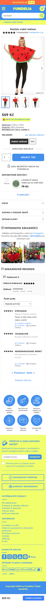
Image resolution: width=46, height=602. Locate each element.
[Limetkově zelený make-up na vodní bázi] (16, 184)
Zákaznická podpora (24, 477)
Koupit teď (28, 157)
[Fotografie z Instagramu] (11, 252)
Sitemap (6, 538)
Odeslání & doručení (11, 508)
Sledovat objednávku (25, 486)
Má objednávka (9, 503)
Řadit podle (9, 298)
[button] (42, 68)
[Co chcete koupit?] (3, 9)
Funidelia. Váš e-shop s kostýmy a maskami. (22, 8)
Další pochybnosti (10, 513)
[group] (5, 102)
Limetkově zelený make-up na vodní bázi (32, 181)
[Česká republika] (4, 557)
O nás (4, 541)
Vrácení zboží (8, 511)
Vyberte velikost (33, 598)
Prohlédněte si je (36, 32)
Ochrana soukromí (11, 533)
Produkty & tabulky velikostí (15, 505)
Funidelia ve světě (10, 525)
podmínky (21, 466)
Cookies (5, 536)
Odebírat (35, 457)
